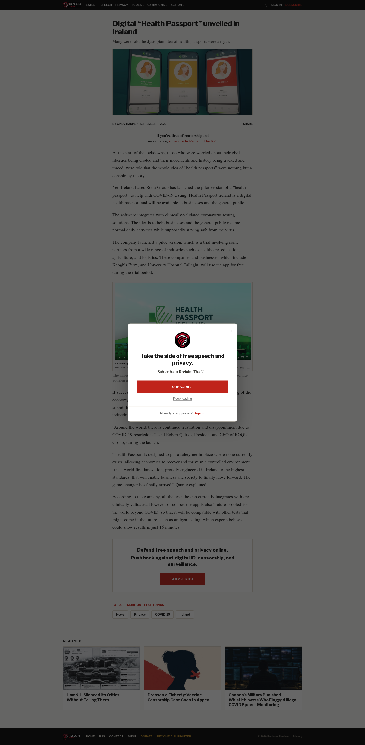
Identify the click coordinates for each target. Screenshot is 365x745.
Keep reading (182, 398)
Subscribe (182, 387)
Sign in (200, 413)
